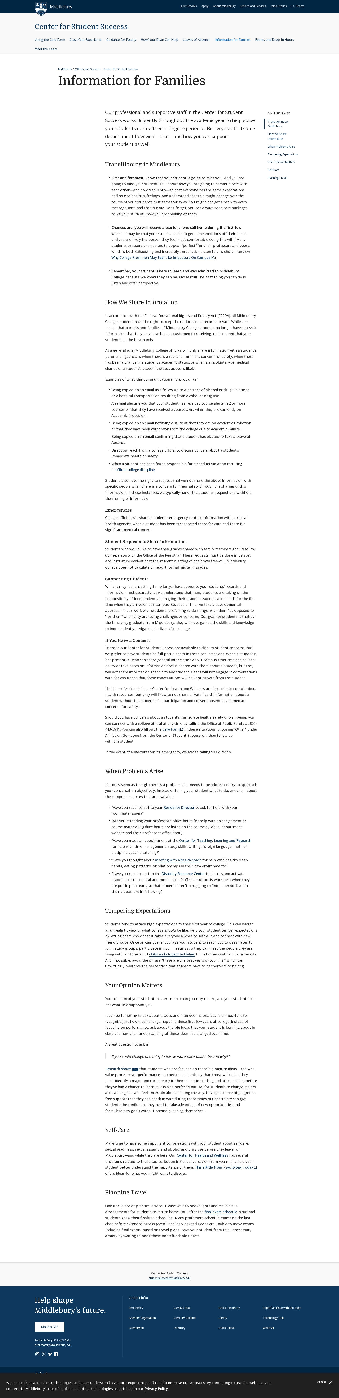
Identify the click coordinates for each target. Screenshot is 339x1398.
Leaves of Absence (196, 39)
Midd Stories (279, 6)
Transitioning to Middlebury (278, 124)
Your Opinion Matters (281, 162)
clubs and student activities (172, 954)
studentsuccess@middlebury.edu (169, 1278)
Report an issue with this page (282, 1307)
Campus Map (182, 1307)
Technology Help (273, 1318)
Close (322, 1382)
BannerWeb (136, 1328)
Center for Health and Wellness (202, 1155)
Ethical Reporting (229, 1307)
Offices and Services (253, 6)
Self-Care (273, 170)
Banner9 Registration (142, 1318)
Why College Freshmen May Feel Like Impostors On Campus (161, 257)
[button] (298, 6)
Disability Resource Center (183, 873)
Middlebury (65, 69)
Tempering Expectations (283, 154)
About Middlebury (224, 6)
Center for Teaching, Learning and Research (215, 840)
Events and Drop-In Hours (274, 39)
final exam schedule (221, 1211)
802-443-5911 (62, 1340)
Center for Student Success (81, 27)
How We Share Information (277, 136)
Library (222, 1318)
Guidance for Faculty (121, 39)
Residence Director (179, 807)
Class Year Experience (86, 39)
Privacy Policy (156, 1388)
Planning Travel (277, 178)
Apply (204, 6)
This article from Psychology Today (224, 1167)
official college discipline (135, 469)
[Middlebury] (53, 7)
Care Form (171, 729)
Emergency (136, 1307)
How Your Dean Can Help (159, 39)
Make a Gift (49, 1327)
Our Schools (189, 6)
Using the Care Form (50, 39)
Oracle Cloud (226, 1328)
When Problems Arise (281, 146)
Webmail (268, 1328)
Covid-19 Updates (185, 1318)
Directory (179, 1328)
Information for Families (233, 39)
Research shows (118, 1068)
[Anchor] (184, 164)
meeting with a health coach (178, 860)
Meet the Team (46, 49)
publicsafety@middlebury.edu (53, 1345)
